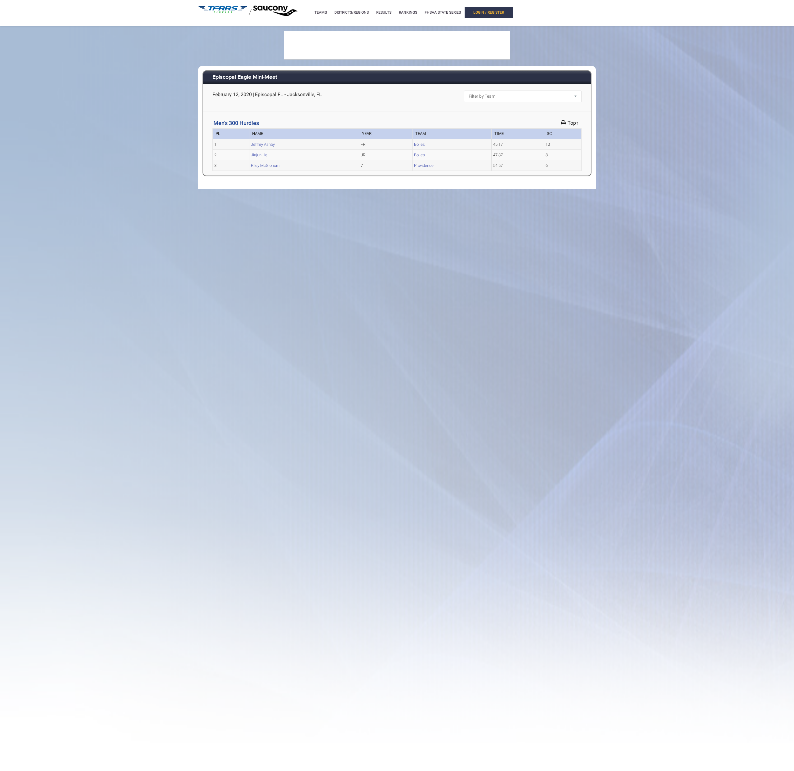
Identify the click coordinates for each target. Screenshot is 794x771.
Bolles (419, 144)
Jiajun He (259, 155)
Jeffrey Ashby (263, 144)
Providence (424, 165)
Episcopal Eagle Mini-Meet (244, 77)
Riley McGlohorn (265, 165)
